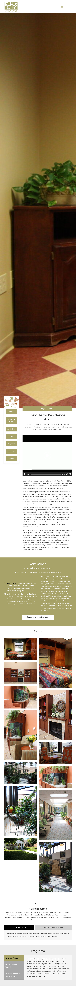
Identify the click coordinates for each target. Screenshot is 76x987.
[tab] (14, 958)
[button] (11, 411)
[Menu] (62, 6)
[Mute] (67, 474)
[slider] (46, 474)
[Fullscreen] (70, 474)
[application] (47, 455)
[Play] (25, 474)
